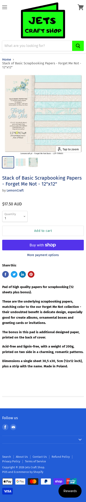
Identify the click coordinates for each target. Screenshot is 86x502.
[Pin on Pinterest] (31, 274)
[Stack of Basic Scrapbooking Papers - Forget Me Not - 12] (8, 162)
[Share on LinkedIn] (22, 274)
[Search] (78, 46)
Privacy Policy (11, 461)
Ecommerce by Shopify (28, 472)
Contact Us (40, 456)
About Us (22, 456)
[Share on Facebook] (5, 274)
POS (4, 472)
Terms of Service (35, 461)
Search (6, 456)
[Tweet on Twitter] (14, 274)
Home (6, 59)
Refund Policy (61, 456)
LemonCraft (15, 190)
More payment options (43, 255)
